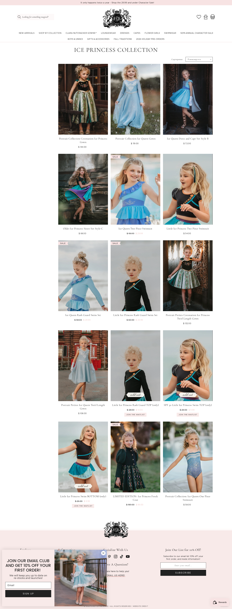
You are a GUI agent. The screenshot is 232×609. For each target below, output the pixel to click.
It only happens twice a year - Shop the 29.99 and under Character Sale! (117, 2)
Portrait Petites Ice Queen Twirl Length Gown (83, 407)
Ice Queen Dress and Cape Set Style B (188, 138)
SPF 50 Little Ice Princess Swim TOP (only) (188, 405)
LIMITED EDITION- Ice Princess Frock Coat (135, 498)
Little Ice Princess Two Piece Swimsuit (188, 228)
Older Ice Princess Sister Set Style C (83, 228)
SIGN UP (29, 593)
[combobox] (35, 17)
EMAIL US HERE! (115, 575)
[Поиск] (19, 17)
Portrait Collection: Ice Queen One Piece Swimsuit (187, 498)
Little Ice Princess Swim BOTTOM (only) (83, 496)
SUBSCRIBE (183, 573)
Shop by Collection (50, 33)
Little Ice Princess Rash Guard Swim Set (135, 315)
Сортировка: (177, 59)
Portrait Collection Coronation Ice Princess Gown (83, 140)
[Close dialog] (104, 553)
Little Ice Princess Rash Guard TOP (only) (135, 405)
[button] (50, 33)
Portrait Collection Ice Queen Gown (135, 138)
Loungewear (108, 33)
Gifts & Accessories (98, 39)
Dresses (124, 33)
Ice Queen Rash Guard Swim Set (83, 315)
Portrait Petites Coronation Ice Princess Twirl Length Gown (188, 317)
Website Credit (140, 606)
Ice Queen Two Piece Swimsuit (135, 228)
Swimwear (170, 33)
